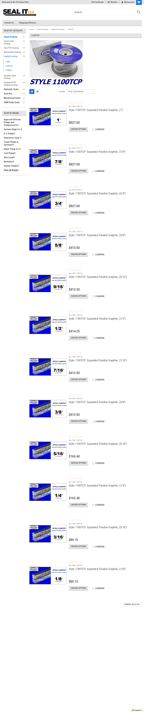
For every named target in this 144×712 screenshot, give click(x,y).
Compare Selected (132, 604)
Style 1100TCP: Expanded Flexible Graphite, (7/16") (98, 360)
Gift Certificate (97, 2)
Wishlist (114, 2)
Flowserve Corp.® (12, 137)
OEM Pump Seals (12, 102)
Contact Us (9, 22)
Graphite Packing (11, 56)
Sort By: (62, 91)
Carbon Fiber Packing (9, 42)
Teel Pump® (10, 153)
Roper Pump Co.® (12, 149)
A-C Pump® (9, 133)
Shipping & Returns (27, 22)
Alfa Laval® (9, 157)
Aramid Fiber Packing (12, 52)
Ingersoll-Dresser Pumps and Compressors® (12, 122)
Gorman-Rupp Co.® (13, 129)
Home (31, 29)
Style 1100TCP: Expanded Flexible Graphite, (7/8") (97, 151)
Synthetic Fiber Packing (10, 77)
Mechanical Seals (12, 98)
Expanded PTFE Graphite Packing (11, 83)
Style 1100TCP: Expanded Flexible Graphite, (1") (96, 110)
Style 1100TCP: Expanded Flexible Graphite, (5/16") (98, 443)
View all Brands (11, 170)
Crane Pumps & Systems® (11, 143)
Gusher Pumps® (11, 166)
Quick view (48, 132)
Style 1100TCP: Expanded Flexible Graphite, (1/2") (97, 318)
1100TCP (9, 66)
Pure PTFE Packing (11, 48)
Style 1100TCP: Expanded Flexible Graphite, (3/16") (98, 527)
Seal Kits (8, 93)
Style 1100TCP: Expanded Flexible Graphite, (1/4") (97, 485)
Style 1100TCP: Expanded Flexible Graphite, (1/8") (97, 569)
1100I (7, 62)
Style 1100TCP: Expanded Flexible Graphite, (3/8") (97, 402)
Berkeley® (9, 161)
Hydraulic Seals (11, 89)
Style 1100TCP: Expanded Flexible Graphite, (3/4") (97, 193)
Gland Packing (10, 37)
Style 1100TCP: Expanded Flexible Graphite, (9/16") (98, 277)
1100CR (8, 70)
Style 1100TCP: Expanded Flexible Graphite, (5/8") (97, 235)
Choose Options (78, 129)
